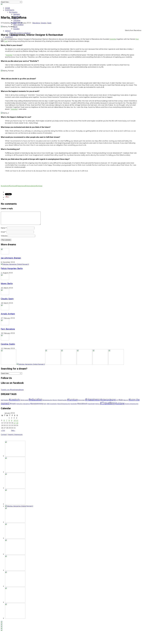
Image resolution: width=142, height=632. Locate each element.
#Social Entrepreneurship (63, 403)
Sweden (16, 29)
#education (35, 399)
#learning (125, 400)
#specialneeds (91, 403)
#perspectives (26, 403)
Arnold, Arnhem (8, 314)
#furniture (12, 186)
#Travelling (107, 403)
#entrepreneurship (47, 400)
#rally (44, 403)
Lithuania (16, 20)
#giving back (81, 400)
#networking (19, 403)
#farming (54, 400)
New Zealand (18, 25)
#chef (2, 400)
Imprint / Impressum (15, 434)
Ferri (137, 39)
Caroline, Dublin (8, 344)
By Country (13, 12)
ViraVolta (112, 39)
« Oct (3, 430)
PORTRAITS (9, 10)
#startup (97, 403)
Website (4, 236)
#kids (121, 400)
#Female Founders (62, 400)
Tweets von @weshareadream (12, 390)
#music (13, 403)
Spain (15, 27)
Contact (4, 434)
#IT (117, 400)
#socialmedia (73, 403)
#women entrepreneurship (131, 403)
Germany (16, 14)
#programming (36, 403)
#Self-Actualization (52, 403)
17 (15, 423)
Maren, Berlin (7, 283)
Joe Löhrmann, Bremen (11, 258)
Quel (5, 41)
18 (17, 423)
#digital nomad (24, 400)
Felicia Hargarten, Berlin (12, 268)
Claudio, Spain (7, 298)
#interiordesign (30, 186)
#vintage (39, 186)
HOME (7, 8)
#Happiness (20, 186)
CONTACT (9, 37)
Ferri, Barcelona (8, 329)
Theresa (13, 23)
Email (3, 232)
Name (3, 228)
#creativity (5, 186)
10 (15, 420)
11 (17, 420)
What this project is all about (19, 33)
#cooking (6, 400)
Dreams (43, 23)
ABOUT (8, 31)
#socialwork (82, 403)
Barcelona (36, 23)
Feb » (13, 430)
